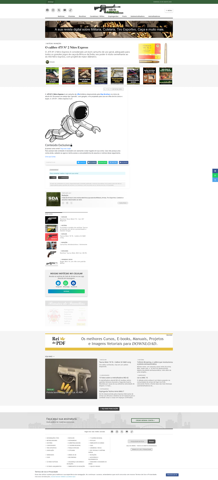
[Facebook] (67, 203)
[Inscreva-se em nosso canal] (53, 10)
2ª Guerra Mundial (74, 445)
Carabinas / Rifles (97, 16)
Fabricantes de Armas (97, 443)
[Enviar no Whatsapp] (215, 175)
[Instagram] (63, 203)
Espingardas (113, 16)
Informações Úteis (52, 438)
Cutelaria (71, 450)
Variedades (50, 455)
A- (105, 89)
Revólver (82, 16)
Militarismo (72, 457)
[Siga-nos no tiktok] (132, 431)
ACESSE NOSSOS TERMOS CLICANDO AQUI (63, 476)
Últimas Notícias (52, 462)
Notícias (61, 16)
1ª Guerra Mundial (96, 438)
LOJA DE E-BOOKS (95, 466)
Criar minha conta (144, 420)
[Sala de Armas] (109, 9)
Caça (91, 445)
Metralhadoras (51, 440)
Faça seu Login (65, 148)
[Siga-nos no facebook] (47, 10)
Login (53, 177)
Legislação (50, 450)
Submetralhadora (138, 16)
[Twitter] (71, 203)
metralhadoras (154, 16)
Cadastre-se (64, 177)
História (49, 443)
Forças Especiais (73, 448)
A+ (109, 89)
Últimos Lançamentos (53, 466)
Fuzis (124, 16)
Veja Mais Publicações (109, 409)
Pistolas (71, 16)
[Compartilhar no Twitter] (215, 180)
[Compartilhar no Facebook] (215, 171)
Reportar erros (117, 89)
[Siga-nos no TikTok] (70, 10)
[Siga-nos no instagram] (65, 10)
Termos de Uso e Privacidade (141, 449)
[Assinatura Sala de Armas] (109, 29)
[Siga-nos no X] (59, 10)
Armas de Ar (72, 455)
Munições (93, 455)
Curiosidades (51, 445)
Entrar (51, 2)
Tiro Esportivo (51, 448)
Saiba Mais (122, 203)
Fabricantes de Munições (76, 466)
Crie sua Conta (50, 157)
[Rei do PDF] (109, 342)
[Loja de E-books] (109, 76)
